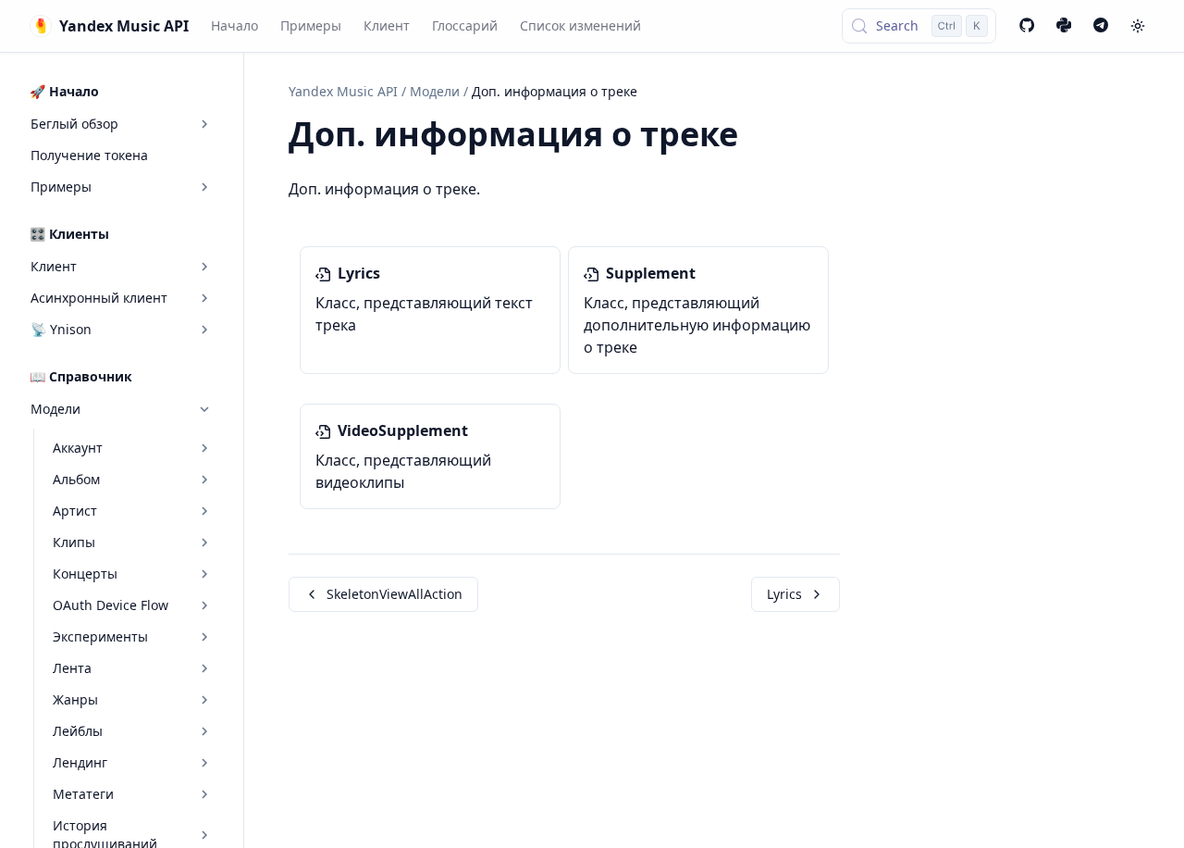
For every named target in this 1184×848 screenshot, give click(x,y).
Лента (72, 668)
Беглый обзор (74, 123)
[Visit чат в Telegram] (1100, 26)
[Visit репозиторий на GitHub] (1026, 26)
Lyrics (784, 594)
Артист (75, 510)
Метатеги (83, 794)
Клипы (74, 542)
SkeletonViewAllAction (394, 594)
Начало (234, 25)
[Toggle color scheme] (1137, 26)
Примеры (310, 25)
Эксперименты (100, 636)
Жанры (75, 699)
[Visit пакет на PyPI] (1063, 26)
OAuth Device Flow (110, 605)
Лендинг (80, 762)
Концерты (85, 573)
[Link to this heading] (758, 137)
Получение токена (89, 155)
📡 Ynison (61, 329)
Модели (55, 409)
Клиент (387, 25)
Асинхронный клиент (99, 297)
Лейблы (78, 731)
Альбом (76, 479)
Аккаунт (78, 447)
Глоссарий (465, 25)
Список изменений (580, 25)
